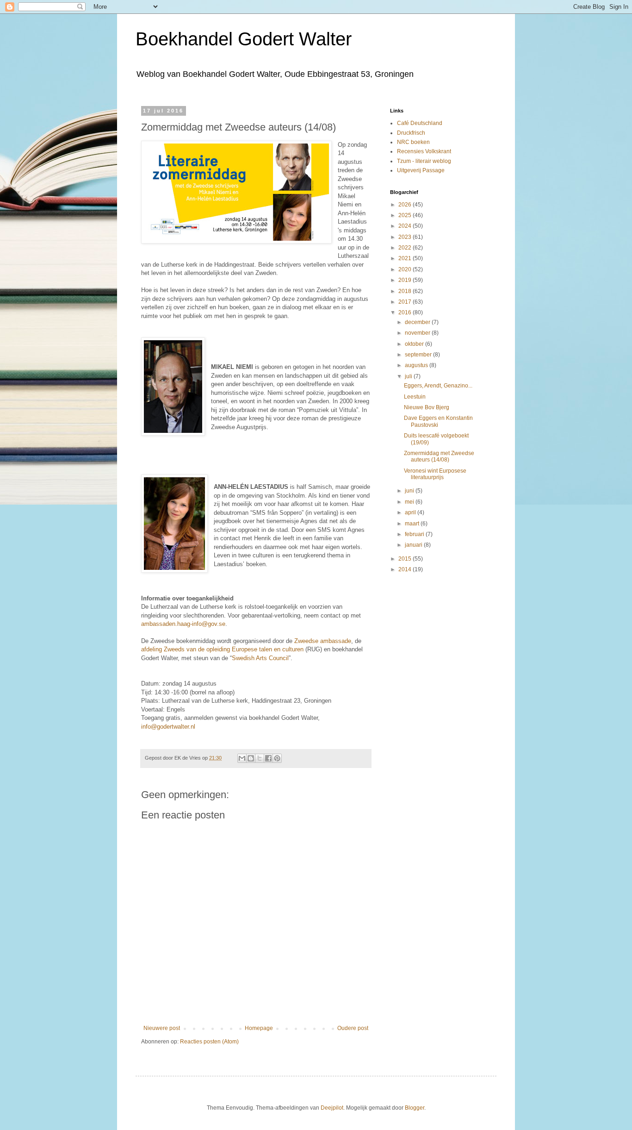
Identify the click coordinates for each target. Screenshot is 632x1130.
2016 (405, 312)
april (411, 512)
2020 (405, 269)
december (418, 322)
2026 (405, 204)
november (418, 333)
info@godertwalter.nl (168, 726)
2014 (405, 569)
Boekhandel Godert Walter (244, 39)
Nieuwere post (161, 1028)
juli (409, 376)
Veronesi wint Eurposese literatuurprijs (435, 474)
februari (415, 534)
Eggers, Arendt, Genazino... (438, 385)
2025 (405, 215)
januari (414, 545)
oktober (415, 344)
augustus (417, 365)
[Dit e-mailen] (242, 758)
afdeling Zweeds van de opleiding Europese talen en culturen (222, 649)
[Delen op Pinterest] (277, 758)
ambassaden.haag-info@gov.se (183, 623)
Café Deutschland (419, 123)
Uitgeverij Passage (421, 170)
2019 (405, 280)
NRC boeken (413, 142)
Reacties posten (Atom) (209, 1041)
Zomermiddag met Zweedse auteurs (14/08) (439, 456)
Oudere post (352, 1028)
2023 (405, 237)
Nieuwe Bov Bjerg (426, 407)
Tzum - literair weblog (424, 161)
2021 (405, 258)
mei (410, 502)
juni (410, 490)
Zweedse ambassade (322, 640)
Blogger (414, 1108)
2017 (405, 302)
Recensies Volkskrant (424, 151)
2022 (405, 247)
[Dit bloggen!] (250, 758)
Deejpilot (332, 1108)
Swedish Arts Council (260, 658)
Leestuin (415, 396)
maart (413, 523)
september (419, 354)
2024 (405, 226)
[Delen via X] (259, 758)
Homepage (259, 1028)
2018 (405, 291)
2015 (405, 559)
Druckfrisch (411, 133)
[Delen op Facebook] (268, 758)
